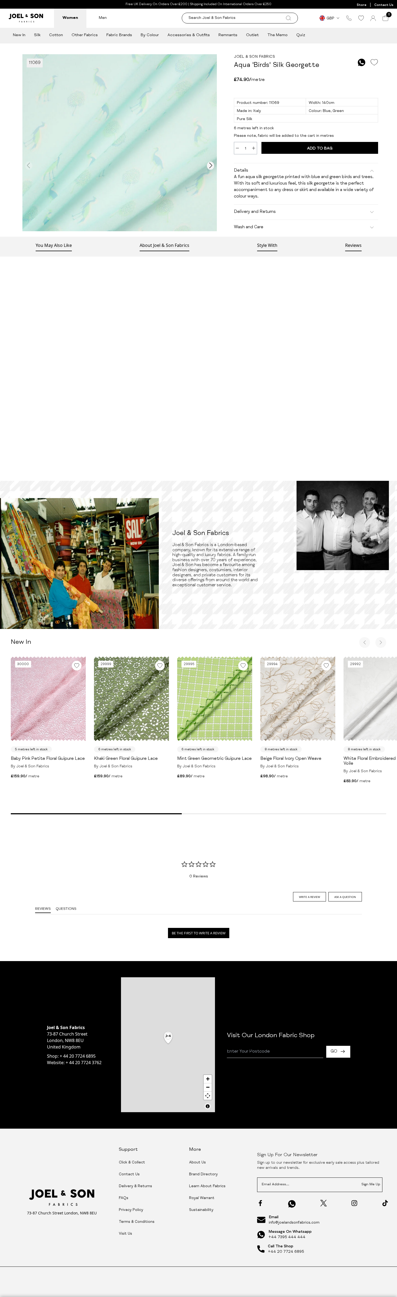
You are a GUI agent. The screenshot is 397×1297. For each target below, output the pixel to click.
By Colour (150, 35)
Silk (37, 35)
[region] (168, 1044)
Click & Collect (132, 1163)
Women (70, 18)
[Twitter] (323, 1203)
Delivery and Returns (255, 212)
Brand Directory (203, 1174)
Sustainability (201, 1210)
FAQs (123, 1198)
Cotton (56, 35)
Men (103, 18)
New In (19, 35)
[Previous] (364, 642)
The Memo (277, 35)
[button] (168, 1038)
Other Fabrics (85, 35)
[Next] (380, 642)
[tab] (309, 896)
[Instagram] (354, 1203)
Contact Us (383, 5)
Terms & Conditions (136, 1222)
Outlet (252, 35)
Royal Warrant (201, 1198)
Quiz (300, 35)
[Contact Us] (349, 18)
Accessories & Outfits (188, 35)
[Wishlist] (361, 18)
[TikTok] (385, 1203)
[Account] (373, 18)
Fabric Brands (119, 35)
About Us (197, 1163)
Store (361, 5)
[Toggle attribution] (207, 1106)
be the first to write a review (199, 933)
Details (241, 171)
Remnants (227, 35)
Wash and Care (248, 227)
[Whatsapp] (292, 1204)
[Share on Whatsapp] (361, 62)
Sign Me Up (370, 1184)
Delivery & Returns (135, 1186)
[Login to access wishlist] (374, 62)
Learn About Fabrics (207, 1186)
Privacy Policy (131, 1210)
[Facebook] (260, 1203)
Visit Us (125, 1234)
